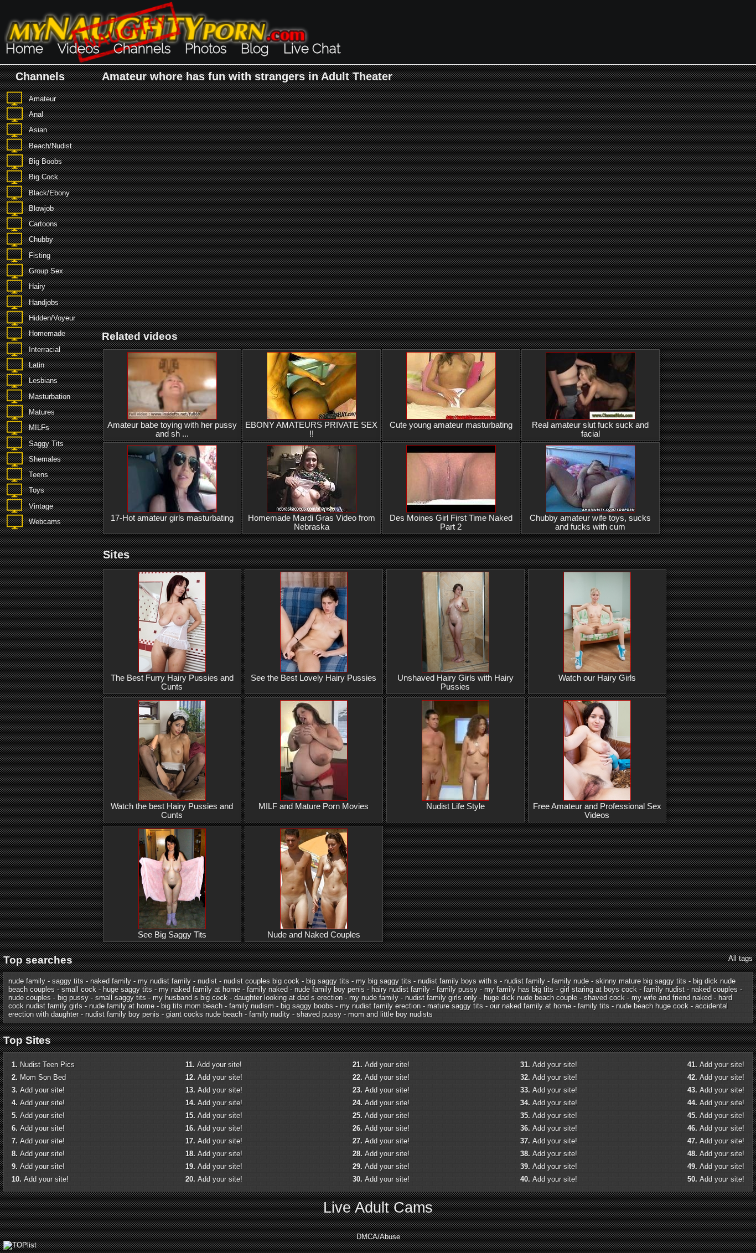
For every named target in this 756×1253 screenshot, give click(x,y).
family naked (267, 989)
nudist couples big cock (261, 981)
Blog (255, 48)
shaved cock (604, 997)
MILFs (39, 427)
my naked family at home (199, 989)
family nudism (251, 1006)
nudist (207, 981)
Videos (78, 48)
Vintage (41, 506)
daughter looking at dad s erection (288, 997)
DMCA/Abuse (378, 1237)
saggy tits (68, 981)
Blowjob (41, 208)
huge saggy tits (127, 989)
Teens (38, 474)
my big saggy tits (383, 981)
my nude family (373, 997)
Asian (38, 130)
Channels (141, 48)
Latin (36, 365)
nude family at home (121, 1006)
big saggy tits (327, 981)
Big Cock (43, 177)
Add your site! (42, 1090)
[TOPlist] (20, 1245)
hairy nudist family (400, 989)
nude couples (29, 997)
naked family (110, 981)
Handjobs (44, 302)
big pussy (73, 997)
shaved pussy (319, 1014)
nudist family (524, 981)
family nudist (664, 989)
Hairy (37, 286)
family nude (570, 981)
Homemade (47, 333)
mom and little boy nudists (390, 1014)
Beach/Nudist (50, 146)
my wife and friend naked (671, 997)
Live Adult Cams (378, 1207)
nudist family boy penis (122, 1014)
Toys (36, 490)
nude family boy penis (329, 989)
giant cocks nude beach (204, 1014)
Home (24, 48)
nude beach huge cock (652, 1006)
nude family (26, 981)
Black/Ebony (49, 193)
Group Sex (46, 271)
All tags (740, 958)
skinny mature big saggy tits (641, 981)
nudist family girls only (441, 997)
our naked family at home (530, 1006)
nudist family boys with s (458, 981)
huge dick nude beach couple (530, 997)
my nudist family (164, 981)
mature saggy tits (455, 1006)
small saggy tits (120, 997)
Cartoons (43, 224)
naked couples (714, 989)
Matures (42, 412)
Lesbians (43, 380)
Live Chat (311, 48)
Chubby (41, 239)
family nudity (269, 1014)
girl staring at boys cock (598, 989)
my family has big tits (518, 989)
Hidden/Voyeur (52, 318)
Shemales (45, 459)
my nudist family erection (380, 1006)
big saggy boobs (307, 1006)
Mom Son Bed (43, 1077)
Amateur (42, 99)
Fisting (39, 255)
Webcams (45, 521)
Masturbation (49, 396)
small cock (78, 989)
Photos (205, 48)
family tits (593, 1006)
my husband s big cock (190, 997)
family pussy (457, 989)
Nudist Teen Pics (47, 1064)
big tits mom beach (191, 1006)
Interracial (44, 349)
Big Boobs (45, 161)
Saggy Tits (46, 443)
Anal (36, 114)
